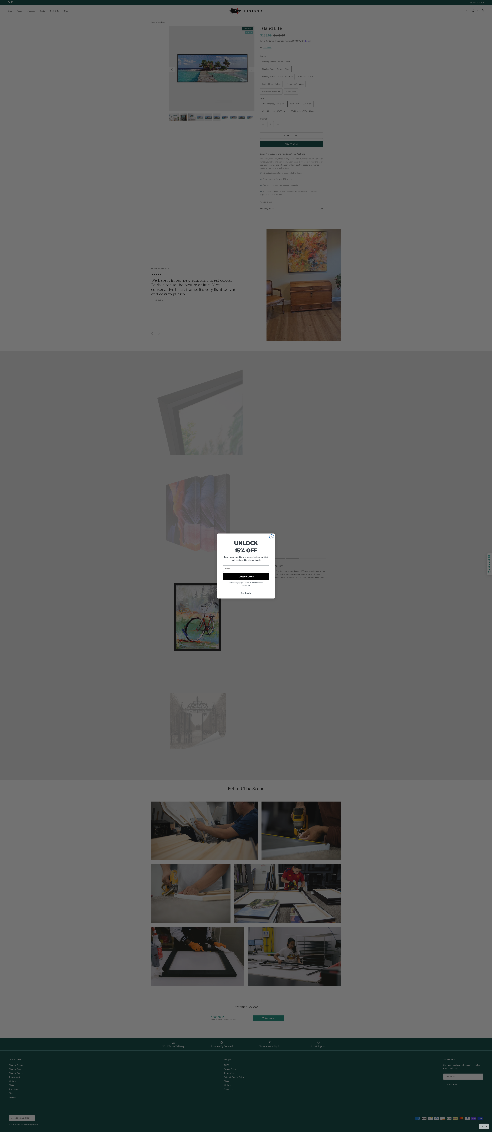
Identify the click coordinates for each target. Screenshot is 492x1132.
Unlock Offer (246, 576)
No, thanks (246, 592)
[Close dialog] (271, 537)
